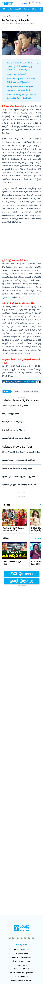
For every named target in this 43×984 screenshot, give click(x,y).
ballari (17, 391)
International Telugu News (21, 973)
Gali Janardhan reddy (30, 391)
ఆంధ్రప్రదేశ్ (18, 9)
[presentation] (5, 517)
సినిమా (34, 9)
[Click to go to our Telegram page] (29, 938)
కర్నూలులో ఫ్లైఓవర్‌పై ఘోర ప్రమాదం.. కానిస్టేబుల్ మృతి (20, 452)
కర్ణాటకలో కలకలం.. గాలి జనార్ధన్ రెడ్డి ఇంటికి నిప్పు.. (21, 460)
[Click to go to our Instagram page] (21, 938)
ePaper (25, 3)
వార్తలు (10, 9)
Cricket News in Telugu (22, 961)
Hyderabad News (21, 969)
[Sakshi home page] (21, 928)
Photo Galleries (21, 977)
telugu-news (14, 16)
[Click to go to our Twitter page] (17, 938)
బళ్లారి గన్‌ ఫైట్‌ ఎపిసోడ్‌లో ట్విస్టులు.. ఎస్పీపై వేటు (20, 477)
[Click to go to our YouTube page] (25, 938)
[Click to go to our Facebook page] (9, 938)
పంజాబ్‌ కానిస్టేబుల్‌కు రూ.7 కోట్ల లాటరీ (21, 406)
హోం (4, 9)
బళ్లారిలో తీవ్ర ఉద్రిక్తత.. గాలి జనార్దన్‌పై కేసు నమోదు (20, 485)
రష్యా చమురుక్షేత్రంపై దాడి (21, 414)
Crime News (21, 965)
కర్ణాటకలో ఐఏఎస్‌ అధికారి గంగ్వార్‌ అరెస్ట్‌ (20, 438)
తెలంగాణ (26, 9)
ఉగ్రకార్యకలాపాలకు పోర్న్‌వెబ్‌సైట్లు (21, 422)
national (25, 16)
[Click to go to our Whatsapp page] (13, 938)
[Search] (30, 3)
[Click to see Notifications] (40, 3)
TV (37, 3)
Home (4, 16)
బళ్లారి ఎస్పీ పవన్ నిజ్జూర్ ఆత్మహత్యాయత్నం (21, 469)
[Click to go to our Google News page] (33, 938)
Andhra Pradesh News (21, 957)
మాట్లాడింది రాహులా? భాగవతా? (21, 430)
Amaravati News (21, 954)
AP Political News (21, 950)
